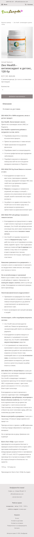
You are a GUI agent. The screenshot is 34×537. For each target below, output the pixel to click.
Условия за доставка (11, 109)
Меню (5, 4)
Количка (30, 4)
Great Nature (7, 62)
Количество (5, 86)
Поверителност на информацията (17, 525)
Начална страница (6, 22)
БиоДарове (24, 533)
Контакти (17, 528)
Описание (7, 103)
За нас (17, 518)
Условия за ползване (17, 523)
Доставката (18, 79)
